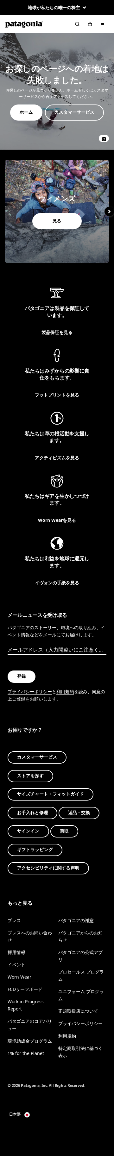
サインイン (28, 831)
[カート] (90, 24)
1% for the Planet (26, 1053)
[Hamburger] (102, 24)
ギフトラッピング (35, 850)
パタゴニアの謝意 (76, 920)
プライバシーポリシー (30, 691)
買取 (64, 831)
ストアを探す (30, 776)
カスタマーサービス (37, 757)
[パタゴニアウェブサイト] (24, 24)
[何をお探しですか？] (77, 24)
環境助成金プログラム (30, 1041)
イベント (16, 965)
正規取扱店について (78, 1011)
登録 (21, 677)
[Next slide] (109, 211)
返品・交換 (79, 813)
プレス (14, 920)
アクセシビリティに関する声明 (48, 868)
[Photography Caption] (104, 138)
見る (57, 211)
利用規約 (65, 691)
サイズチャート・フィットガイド (50, 794)
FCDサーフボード (25, 989)
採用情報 (16, 952)
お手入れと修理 (32, 813)
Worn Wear (19, 977)
